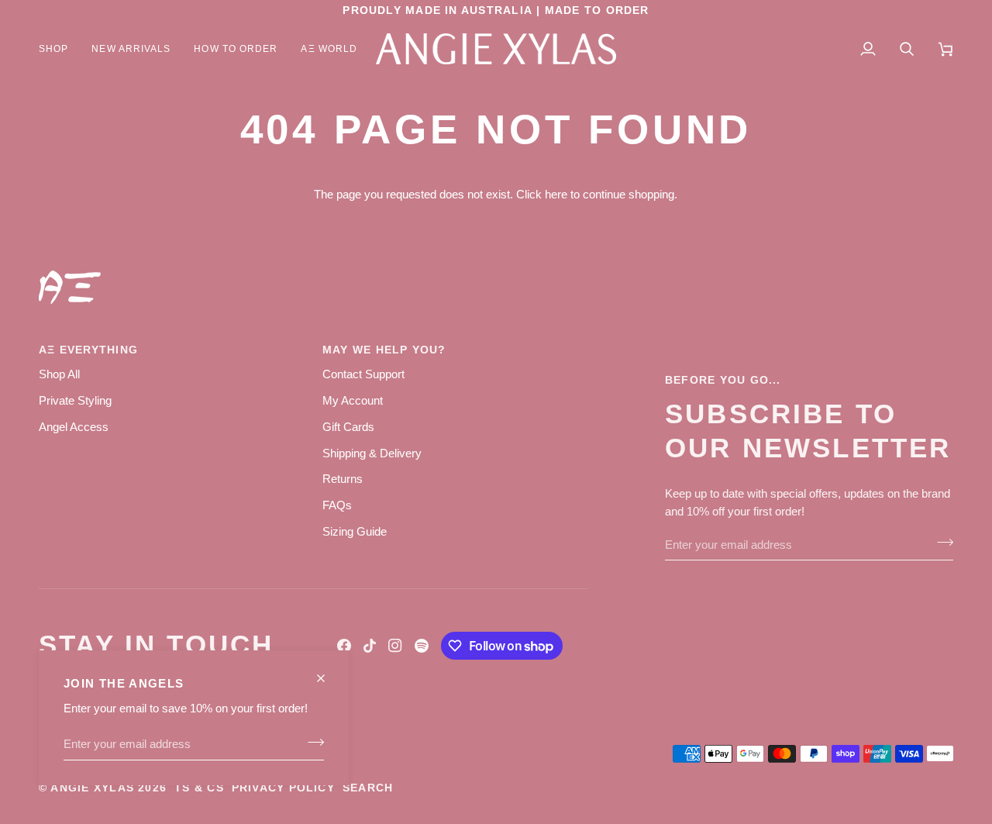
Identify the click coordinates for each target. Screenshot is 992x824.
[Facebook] (344, 646)
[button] (59, 49)
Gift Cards (348, 426)
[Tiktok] (369, 646)
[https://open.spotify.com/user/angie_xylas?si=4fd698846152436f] (422, 646)
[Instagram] (395, 646)
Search (368, 788)
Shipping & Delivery (372, 453)
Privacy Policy (283, 788)
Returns (342, 478)
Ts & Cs (199, 788)
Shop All (59, 374)
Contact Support (363, 374)
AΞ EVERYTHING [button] (88, 350)
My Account (352, 400)
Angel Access (73, 426)
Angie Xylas (92, 788)
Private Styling (75, 400)
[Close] (327, 671)
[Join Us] (311, 741)
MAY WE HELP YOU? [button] (384, 350)
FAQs (337, 505)
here (556, 194)
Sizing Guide (354, 531)
